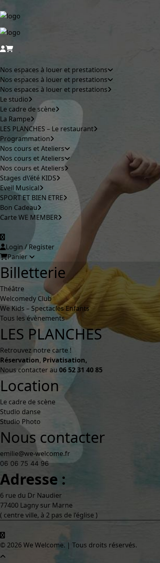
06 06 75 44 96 (24, 463)
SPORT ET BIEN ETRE (31, 197)
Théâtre (12, 288)
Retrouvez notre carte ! (35, 350)
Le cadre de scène (27, 109)
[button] (2, 237)
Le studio (14, 99)
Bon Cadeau (18, 207)
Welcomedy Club (26, 298)
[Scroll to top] (8, 555)
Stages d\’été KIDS (28, 177)
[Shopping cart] (9, 48)
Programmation (25, 138)
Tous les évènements (32, 318)
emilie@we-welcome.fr (35, 453)
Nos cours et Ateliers (32, 148)
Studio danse (20, 411)
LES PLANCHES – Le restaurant (47, 128)
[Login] (3, 48)
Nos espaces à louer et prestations (53, 69)
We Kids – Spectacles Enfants (44, 308)
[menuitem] (71, 94)
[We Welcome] (80, 27)
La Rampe (15, 118)
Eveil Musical (19, 187)
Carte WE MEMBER (29, 217)
